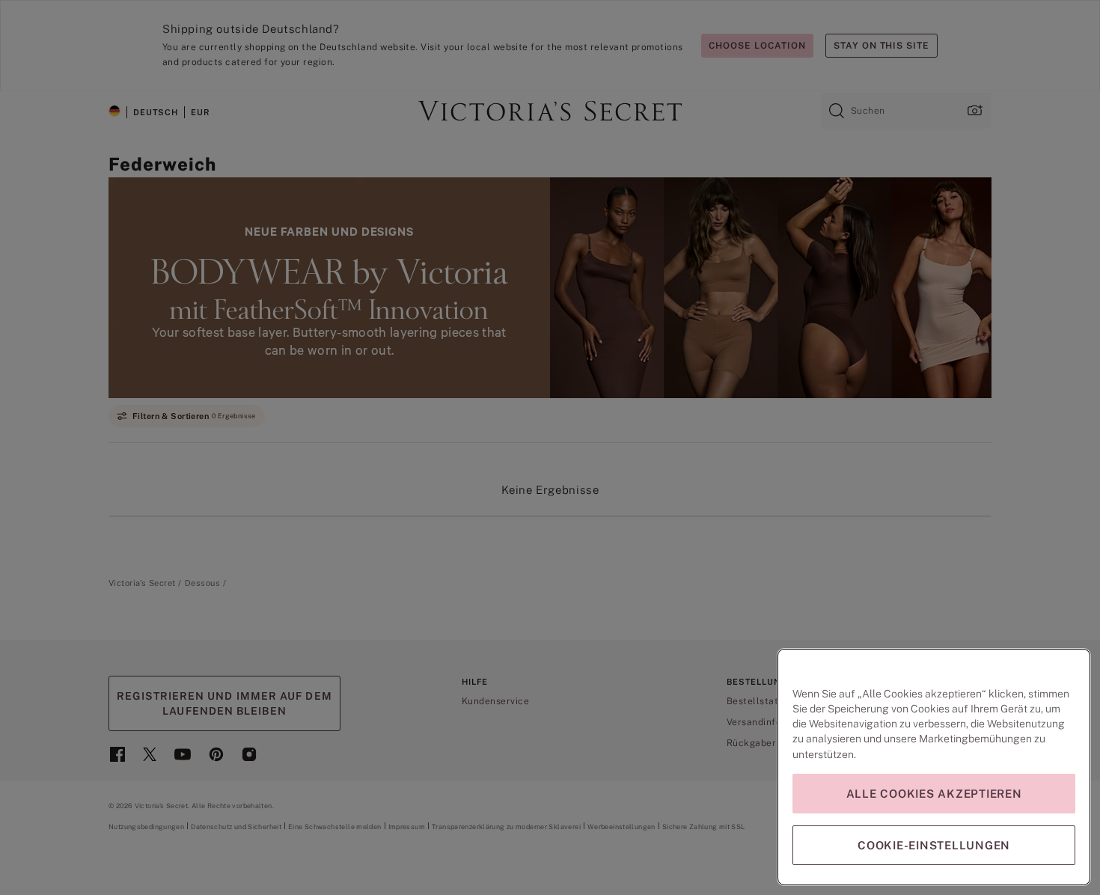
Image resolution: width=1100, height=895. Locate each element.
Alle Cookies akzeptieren (934, 793)
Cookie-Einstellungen (934, 845)
